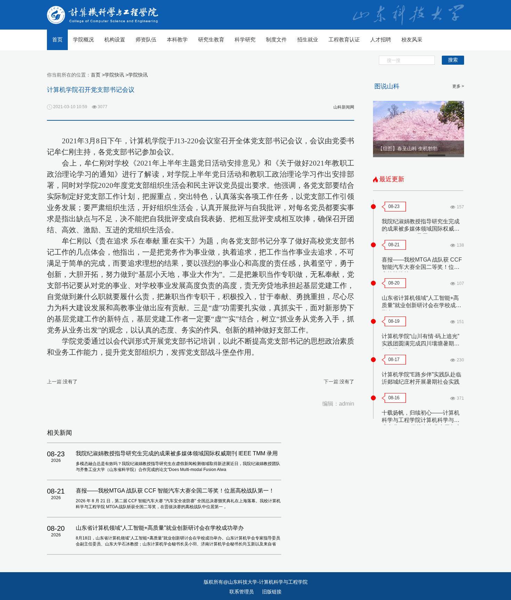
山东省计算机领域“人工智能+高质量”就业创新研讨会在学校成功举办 (421, 305)
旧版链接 (272, 591)
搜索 (453, 60)
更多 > (458, 86)
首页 (57, 39)
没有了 (70, 381)
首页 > (98, 75)
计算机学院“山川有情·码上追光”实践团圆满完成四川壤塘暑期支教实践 (421, 343)
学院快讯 (138, 75)
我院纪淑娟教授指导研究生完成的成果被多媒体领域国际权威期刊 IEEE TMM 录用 (421, 228)
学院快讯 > (116, 75)
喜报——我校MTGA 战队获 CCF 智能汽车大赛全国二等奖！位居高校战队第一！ (422, 267)
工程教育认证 (344, 39)
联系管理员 (242, 591)
